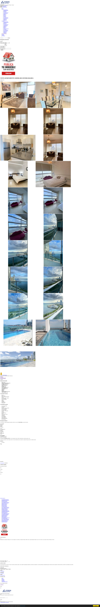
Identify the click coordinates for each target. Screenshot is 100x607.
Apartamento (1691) (5, 22)
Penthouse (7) (5, 32)
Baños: (1, 47)
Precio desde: (2, 48)
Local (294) (4, 29)
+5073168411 (5, 5)
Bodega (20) (5, 11)
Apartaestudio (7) (5, 9)
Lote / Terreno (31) (5, 17)
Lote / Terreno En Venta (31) (5, 507)
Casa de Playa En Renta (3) (5, 514)
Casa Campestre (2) (5, 24)
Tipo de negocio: (2, 560)
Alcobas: (1, 46)
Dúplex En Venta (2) (4, 503)
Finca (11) (4, 15)
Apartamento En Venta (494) (5, 500)
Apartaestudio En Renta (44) (5, 510)
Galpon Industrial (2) (6, 28)
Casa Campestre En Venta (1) (5, 502)
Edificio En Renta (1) (4, 516)
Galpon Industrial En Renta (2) (5, 517)
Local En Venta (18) (4, 506)
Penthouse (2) (5, 19)
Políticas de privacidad (4, 581)
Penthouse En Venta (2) (5, 509)
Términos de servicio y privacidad (4, 602)
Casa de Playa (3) (5, 25)
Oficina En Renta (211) (5, 520)
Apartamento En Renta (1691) (5, 511)
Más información (22, 605)
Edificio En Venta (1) (4, 504)
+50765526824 (4, 6)
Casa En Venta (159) (4, 501)
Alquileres (3, 579)
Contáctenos (3, 35)
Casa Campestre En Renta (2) (5, 513)
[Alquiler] (6, 44)
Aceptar (96, 605)
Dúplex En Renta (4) (4, 515)
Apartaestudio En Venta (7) (5, 499)
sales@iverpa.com (2, 575)
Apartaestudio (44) (5, 21)
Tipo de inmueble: (2, 42)
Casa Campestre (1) (5, 12)
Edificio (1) (4, 14)
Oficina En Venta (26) (4, 508)
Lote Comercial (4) (5, 18)
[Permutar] (6, 45)
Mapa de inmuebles (4, 33)
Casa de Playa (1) (5, 13)
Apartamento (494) (5, 10)
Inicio (2, 8)
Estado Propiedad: (2, 43)
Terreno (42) (5, 20)
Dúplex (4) (4, 26)
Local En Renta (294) (4, 518)
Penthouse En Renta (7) (5, 521)
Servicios (3, 34)
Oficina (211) (5, 31)
